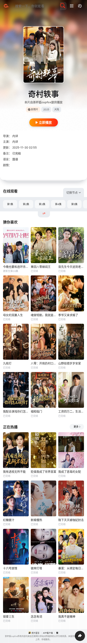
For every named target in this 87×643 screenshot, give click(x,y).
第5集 (74, 204)
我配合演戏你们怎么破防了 (16, 411)
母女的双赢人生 (13, 315)
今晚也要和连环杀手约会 (16, 266)
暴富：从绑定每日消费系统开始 (71, 568)
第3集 (42, 204)
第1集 (10, 204)
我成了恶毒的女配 (69, 471)
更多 (76, 426)
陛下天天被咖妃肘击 (71, 520)
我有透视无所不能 (14, 471)
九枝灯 (7, 363)
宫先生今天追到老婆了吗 (71, 266)
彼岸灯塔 (36, 568)
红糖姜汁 (8, 520)
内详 (15, 136)
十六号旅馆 (10, 568)
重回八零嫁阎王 (41, 266)
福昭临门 (36, 411)
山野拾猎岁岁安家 (69, 363)
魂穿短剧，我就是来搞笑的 (43, 315)
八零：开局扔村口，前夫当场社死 (43, 363)
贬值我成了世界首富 (43, 471)
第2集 (26, 204)
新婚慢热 (36, 520)
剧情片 (34, 109)
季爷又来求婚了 (68, 315)
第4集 (58, 204)
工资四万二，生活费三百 (71, 411)
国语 (15, 159)
